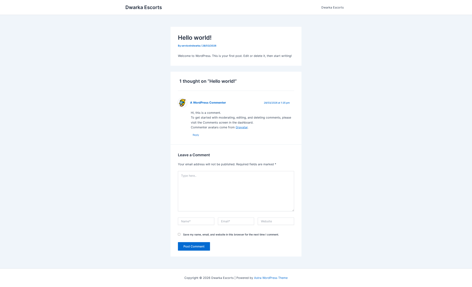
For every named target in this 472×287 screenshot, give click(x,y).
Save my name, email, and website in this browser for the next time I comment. (231, 234)
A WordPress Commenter (208, 102)
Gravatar (242, 127)
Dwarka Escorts (143, 7)
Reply (196, 134)
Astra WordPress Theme (271, 278)
